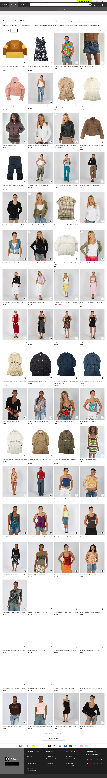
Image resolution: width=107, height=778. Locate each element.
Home (4, 16)
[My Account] (95, 4)
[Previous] (55, 21)
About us (48, 754)
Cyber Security (49, 763)
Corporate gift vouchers (71, 758)
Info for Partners (69, 763)
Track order (29, 756)
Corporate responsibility (51, 758)
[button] (87, 759)
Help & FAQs (96, 1)
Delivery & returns (31, 758)
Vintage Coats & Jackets (75, 21)
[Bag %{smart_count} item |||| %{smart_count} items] (102, 4)
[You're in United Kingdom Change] (102, 1)
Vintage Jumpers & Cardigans (92, 21)
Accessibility (102, 776)
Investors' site (49, 761)
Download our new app (84, 1)
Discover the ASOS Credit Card (73, 765)
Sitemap (28, 765)
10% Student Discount (32, 763)
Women (10, 16)
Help (28, 754)
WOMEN (13, 4)
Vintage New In (61, 21)
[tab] (5, 9)
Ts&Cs (97, 776)
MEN (22, 4)
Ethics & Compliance (31, 770)
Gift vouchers (69, 756)
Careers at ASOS (50, 756)
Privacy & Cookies (90, 776)
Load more (53, 738)
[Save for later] (25, 62)
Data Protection (30, 768)
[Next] (103, 21)
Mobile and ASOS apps (71, 754)
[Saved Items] (99, 4)
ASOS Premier (30, 761)
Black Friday (68, 761)
